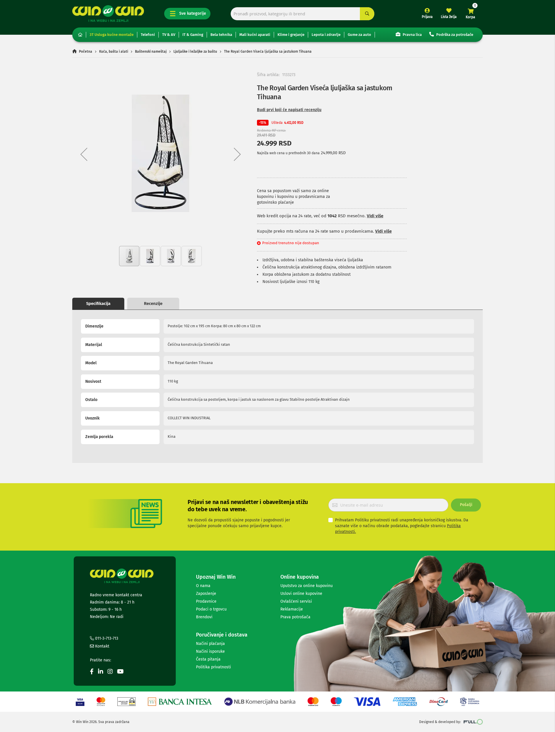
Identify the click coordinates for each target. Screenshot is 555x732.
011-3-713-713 (106, 638)
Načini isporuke (210, 651)
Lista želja (449, 17)
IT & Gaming (192, 34)
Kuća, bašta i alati (113, 51)
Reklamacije (291, 609)
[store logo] (108, 13)
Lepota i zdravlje (326, 34)
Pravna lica (412, 34)
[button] (83, 154)
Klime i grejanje (291, 34)
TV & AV (168, 34)
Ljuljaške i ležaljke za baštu (195, 51)
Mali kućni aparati (254, 34)
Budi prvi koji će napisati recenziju (289, 109)
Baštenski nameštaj (150, 51)
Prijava (427, 17)
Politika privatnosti (213, 667)
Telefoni (148, 34)
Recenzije (153, 303)
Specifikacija (98, 303)
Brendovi (204, 617)
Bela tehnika (221, 34)
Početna (85, 51)
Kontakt (101, 646)
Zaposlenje (206, 593)
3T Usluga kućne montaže (112, 34)
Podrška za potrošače (454, 34)
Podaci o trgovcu (211, 609)
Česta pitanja (208, 659)
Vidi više (375, 215)
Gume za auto (359, 34)
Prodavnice (206, 601)
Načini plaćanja (210, 643)
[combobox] (302, 13)
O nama (203, 585)
